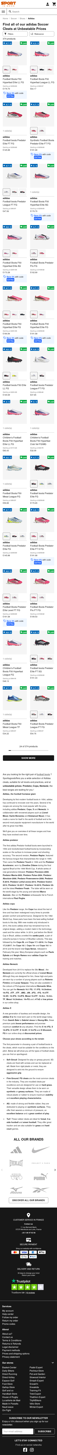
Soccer (14, 18)
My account (7, 1310)
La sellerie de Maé (11, 1400)
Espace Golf (8, 1380)
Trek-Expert (35, 1393)
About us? (7, 1333)
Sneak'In (34, 1383)
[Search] (10, 11)
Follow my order (10, 1317)
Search (15, 11)
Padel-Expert (36, 1367)
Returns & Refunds (11, 1343)
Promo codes (8, 1323)
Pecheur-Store (37, 1370)
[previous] (2, 1170)
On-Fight (6, 1410)
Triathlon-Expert (37, 1397)
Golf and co (7, 1390)
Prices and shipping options (15, 1353)
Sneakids (34, 1387)
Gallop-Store (8, 1387)
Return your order (28, 1275)
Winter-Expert (36, 1406)
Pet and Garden (37, 1374)
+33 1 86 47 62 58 (28, 1232)
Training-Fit (35, 1390)
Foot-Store (7, 1383)
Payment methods (11, 1350)
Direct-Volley (8, 1377)
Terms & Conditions (11, 1340)
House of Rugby (10, 1397)
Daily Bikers (8, 1370)
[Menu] (3, 11)
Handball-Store (9, 1393)
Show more (28, 758)
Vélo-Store (35, 1403)
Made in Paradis (10, 1403)
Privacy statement (11, 1356)
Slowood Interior (38, 1377)
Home (5, 18)
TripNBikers (35, 1400)
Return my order (10, 1320)
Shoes (22, 18)
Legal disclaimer (10, 1346)
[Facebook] (25, 1450)
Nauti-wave (7, 1406)
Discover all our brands (28, 1200)
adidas (6, 75)
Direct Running (9, 1374)
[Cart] (54, 4)
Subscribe (44, 1431)
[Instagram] (32, 1450)
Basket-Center (9, 1367)
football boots (43, 774)
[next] (55, 1170)
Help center (8, 1314)
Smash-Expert (37, 1380)
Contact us (28, 1224)
